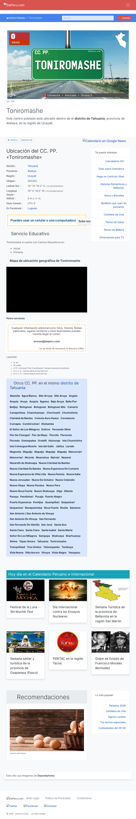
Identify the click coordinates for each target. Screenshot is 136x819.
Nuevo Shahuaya (44, 491)
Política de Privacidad (57, 798)
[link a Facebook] (31, 805)
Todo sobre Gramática (111, 168)
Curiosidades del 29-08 (112, 727)
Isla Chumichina (72, 440)
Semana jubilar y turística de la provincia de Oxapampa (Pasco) (24, 666)
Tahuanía (42, 541)
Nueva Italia (73, 474)
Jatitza (60, 446)
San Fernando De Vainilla (24, 524)
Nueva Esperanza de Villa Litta (28, 474)
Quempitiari (52, 502)
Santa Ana (60, 524)
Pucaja (39, 496)
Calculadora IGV (115, 161)
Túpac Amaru (27, 541)
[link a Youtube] (50, 805)
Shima (13, 541)
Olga (59, 491)
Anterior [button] (13, 140)
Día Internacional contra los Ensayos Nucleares (66, 611)
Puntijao (38, 502)
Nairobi (55, 457)
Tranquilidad (17, 546)
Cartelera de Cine (114, 214)
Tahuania (33, 165)
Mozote (29, 457)
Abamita (15, 395)
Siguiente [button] (25, 140)
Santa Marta (65, 530)
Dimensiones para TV (112, 237)
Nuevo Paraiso (35, 485)
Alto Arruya (45, 395)
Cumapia (15, 423)
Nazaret (66, 457)
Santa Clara (17, 530)
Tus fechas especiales (113, 722)
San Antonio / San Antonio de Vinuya (32, 513)
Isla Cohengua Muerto (23, 446)
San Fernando (47, 518)
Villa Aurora (32, 552)
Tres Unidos (34, 546)
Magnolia (15, 451)
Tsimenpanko (51, 546)
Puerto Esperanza (20, 502)
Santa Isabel (48, 530)
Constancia (68, 418)
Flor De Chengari (20, 435)
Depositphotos (46, 775)
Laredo (70, 446)
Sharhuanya (73, 535)
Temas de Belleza (114, 229)
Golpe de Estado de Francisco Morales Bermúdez (109, 663)
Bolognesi (26, 406)
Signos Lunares (117, 716)
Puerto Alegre (53, 496)
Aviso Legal (32, 798)
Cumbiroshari (30, 423)
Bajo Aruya (57, 401)
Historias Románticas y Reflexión (113, 186)
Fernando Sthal (61, 429)
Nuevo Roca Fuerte (21, 491)
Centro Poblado (17, 18)
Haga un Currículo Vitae (111, 176)
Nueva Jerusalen (20, 479)
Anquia (14, 401)
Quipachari (68, 502)
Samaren (75, 507)
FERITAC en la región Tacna (68, 661)
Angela (73, 395)
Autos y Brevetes (114, 195)
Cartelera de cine (116, 711)
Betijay (14, 406)
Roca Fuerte (51, 507)
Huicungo (54, 440)
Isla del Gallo (46, 446)
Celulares (125, 18)
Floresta (15, 440)
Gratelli (42, 440)
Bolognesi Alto (57, 406)
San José (46, 524)
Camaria (72, 406)
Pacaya (14, 496)
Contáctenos (84, 798)
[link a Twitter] (11, 805)
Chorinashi (53, 412)
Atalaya (32, 170)
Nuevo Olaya (17, 485)
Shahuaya (58, 535)
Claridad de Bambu (21, 418)
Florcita (54, 435)
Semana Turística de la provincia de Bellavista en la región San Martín (110, 614)
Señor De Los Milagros (23, 535)
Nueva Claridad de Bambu (54, 462)
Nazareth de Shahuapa (23, 462)
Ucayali (32, 175)
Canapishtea (17, 412)
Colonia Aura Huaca (47, 418)
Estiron (45, 429)
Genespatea (28, 440)
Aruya (23, 401)
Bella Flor (71, 401)
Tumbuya (67, 546)
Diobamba (47, 423)
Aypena (44, 401)
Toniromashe (58, 541)
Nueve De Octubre (42, 479)
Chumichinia (70, 412)
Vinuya (45, 552)
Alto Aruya (60, 395)
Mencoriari (75, 451)
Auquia (33, 401)
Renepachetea (33, 507)
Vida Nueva (16, 552)
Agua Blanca (29, 395)
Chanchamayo (36, 412)
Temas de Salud (115, 222)
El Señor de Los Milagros (25, 429)
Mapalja (27, 451)
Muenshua (42, 457)
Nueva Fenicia (56, 474)
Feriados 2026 (117, 705)
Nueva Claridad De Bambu (25, 468)
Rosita (64, 507)
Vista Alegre (59, 552)
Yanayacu (74, 552)
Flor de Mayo (39, 435)
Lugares (32, 208)
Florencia (66, 435)
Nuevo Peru (53, 485)
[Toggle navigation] (128, 5)
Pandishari (26, 496)
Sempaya (44, 535)
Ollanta (68, 491)
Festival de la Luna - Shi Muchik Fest (24, 609)
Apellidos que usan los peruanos (114, 205)
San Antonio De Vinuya (23, 518)
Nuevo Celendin (65, 479)
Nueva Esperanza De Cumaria (61, 468)
